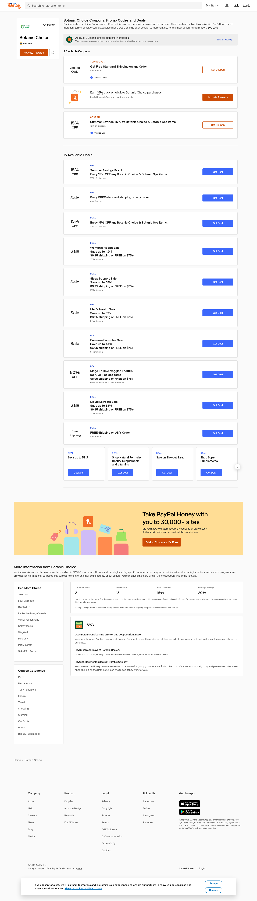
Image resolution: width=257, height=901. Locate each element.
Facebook (148, 801)
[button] (193, 868)
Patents (106, 815)
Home (17, 760)
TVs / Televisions (27, 689)
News (31, 822)
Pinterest (148, 822)
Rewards (69, 815)
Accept (213, 883)
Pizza (21, 677)
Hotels (22, 696)
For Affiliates (71, 822)
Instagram (149, 815)
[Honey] (14, 6)
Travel (21, 702)
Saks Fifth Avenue (28, 651)
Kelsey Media (25, 626)
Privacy (106, 801)
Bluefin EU (24, 607)
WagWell (23, 632)
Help (30, 808)
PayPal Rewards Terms (101, 97)
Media (31, 836)
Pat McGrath (25, 644)
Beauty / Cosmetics (29, 733)
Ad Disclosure (109, 829)
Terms (105, 822)
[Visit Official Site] (52, 52)
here (79, 868)
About (31, 801)
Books (21, 727)
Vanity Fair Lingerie (28, 619)
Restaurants (25, 683)
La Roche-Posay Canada (32, 613)
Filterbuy (23, 638)
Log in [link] (246, 5)
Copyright (107, 808)
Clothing (22, 714)
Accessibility (109, 843)
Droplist (68, 801)
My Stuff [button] (211, 5)
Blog (30, 829)
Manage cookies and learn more (83, 888)
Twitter (147, 808)
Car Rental (24, 721)
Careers (32, 815)
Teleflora (23, 594)
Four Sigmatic (26, 600)
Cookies (106, 850)
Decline (213, 890)
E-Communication (112, 836)
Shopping (23, 708)
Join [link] (236, 5)
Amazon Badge (72, 808)
